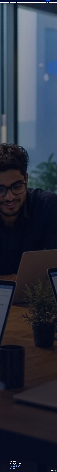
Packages (32, 2)
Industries (20, 2)
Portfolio (49, 2)
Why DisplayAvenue (11, 2)
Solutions (24, 2)
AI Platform (28, 2)
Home (7, 2)
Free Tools (35, 2)
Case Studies (45, 2)
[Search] (40, 0)
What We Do (16, 2)
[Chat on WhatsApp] (55, 470)
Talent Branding (41, 2)
